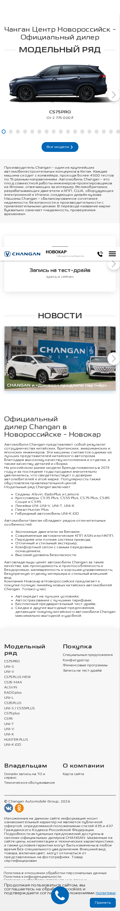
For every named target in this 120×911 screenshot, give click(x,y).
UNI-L (9, 698)
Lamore (72, 494)
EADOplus (12, 693)
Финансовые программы (85, 665)
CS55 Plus (69, 498)
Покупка (77, 647)
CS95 (36, 502)
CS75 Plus (89, 498)
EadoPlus (53, 494)
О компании (83, 766)
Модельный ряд (24, 650)
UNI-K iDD (70, 513)
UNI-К (69, 506)
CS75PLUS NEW (17, 677)
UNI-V (45, 506)
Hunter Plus (38, 510)
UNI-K (9, 734)
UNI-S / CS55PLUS (19, 708)
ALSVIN (10, 687)
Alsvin (37, 494)
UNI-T (57, 506)
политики (106, 893)
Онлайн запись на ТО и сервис (24, 776)
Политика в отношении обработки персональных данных (55, 873)
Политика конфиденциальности (32, 877)
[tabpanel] (60, 89)
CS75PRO (12, 661)
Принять (103, 903)
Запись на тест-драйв (82, 670)
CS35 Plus (49, 498)
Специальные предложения (88, 655)
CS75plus (12, 713)
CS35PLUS (12, 703)
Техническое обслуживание (29, 783)
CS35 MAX (13, 682)
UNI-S (9, 666)
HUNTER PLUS (16, 739)
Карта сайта (73, 774)
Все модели (58, 147)
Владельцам (25, 766)
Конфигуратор (76, 660)
